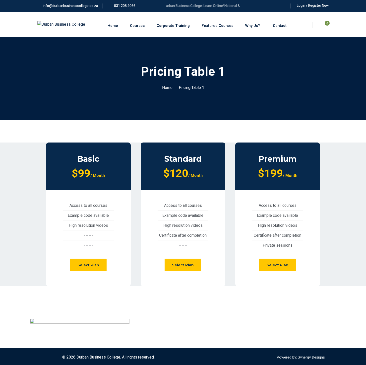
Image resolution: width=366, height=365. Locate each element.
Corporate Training (173, 25)
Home (113, 25)
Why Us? (252, 25)
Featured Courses (217, 25)
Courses (137, 25)
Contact (279, 25)
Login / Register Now (313, 5)
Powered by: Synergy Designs (301, 357)
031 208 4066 (124, 5)
